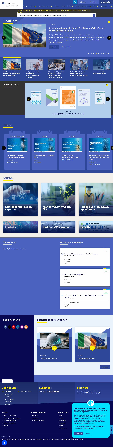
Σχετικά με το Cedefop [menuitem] (105, 6)
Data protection (66, 439)
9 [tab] (108, 54)
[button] (4, 442)
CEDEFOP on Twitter (9, 327)
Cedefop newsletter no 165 (48, 358)
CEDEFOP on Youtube (13, 327)
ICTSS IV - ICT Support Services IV (74, 275)
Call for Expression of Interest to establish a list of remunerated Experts (84, 296)
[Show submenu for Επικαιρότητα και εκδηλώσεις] (90, 6)
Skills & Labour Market (10, 415)
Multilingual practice (23, 439)
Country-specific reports (38, 420)
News (60, 415)
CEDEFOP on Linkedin (17, 327)
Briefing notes (35, 418)
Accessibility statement (11, 439)
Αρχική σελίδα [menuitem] (25, 7)
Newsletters (62, 420)
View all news (66, 47)
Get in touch (9, 387)
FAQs (2, 439)
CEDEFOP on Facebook (5, 327)
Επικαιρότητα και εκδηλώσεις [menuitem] (82, 6)
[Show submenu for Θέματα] (35, 6)
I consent (79, 434)
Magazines (62, 423)
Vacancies (8, 242)
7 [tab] (103, 54)
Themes (4, 412)
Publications (9, 84)
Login (84, 2)
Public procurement (70, 242)
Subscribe (44, 387)
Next (109, 38)
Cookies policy (46, 439)
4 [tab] (96, 54)
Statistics (6, 425)
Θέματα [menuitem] (32, 6)
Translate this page (61, 15)
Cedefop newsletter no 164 (86, 358)
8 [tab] (106, 54)
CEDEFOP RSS (26, 327)
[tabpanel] (56, 36)
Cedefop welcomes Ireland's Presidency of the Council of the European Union (77, 29)
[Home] (10, 4)
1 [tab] (88, 54)
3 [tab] (93, 54)
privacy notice (91, 428)
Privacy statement (56, 439)
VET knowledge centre (10, 420)
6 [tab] (101, 54)
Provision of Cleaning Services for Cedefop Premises (81, 254)
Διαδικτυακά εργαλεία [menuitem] (67, 6)
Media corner (63, 428)
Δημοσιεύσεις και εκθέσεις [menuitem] (44, 6)
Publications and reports (38, 412)
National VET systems (9, 423)
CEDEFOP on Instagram (22, 327)
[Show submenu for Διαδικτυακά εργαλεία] (72, 6)
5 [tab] (98, 54)
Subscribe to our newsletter (52, 319)
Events (6, 125)
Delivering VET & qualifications (12, 418)
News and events (63, 412)
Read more (54, 47)
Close (94, 15)
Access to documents (36, 439)
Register (94, 2)
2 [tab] (91, 54)
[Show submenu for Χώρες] (97, 6)
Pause (109, 22)
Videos (61, 425)
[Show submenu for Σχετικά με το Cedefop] (111, 6)
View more (20, 199)
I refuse (87, 433)
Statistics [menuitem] (57, 6)
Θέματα (7, 177)
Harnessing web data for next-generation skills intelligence (68, 114)
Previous (4, 38)
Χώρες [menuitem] (94, 6)
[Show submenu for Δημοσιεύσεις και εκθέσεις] (51, 6)
